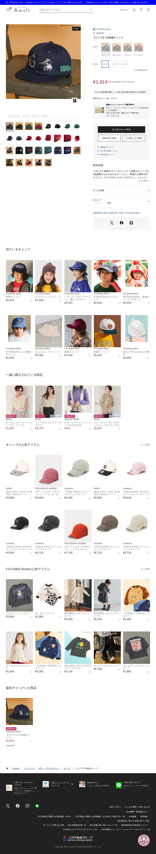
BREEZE (100, 33)
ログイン (124, 10)
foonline (16, 768)
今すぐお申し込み (112, 116)
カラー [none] (95, 47)
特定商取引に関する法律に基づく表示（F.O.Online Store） (117, 213)
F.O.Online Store (103, 29)
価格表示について (107, 147)
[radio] (105, 50)
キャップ (67, 768)
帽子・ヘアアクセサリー (49, 768)
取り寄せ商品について (109, 151)
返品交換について (107, 154)
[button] (43, 69)
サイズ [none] (95, 64)
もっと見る (143, 181)
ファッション (29, 768)
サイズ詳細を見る (141, 70)
